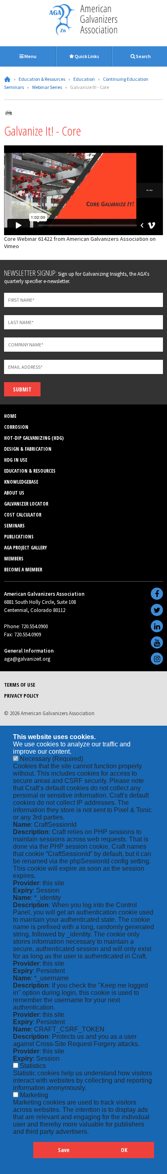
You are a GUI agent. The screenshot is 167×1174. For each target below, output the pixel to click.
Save (63, 1150)
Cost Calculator (22, 514)
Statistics (33, 1065)
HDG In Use (15, 459)
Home (7, 79)
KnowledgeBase (21, 481)
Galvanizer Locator (26, 503)
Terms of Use (19, 684)
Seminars (14, 525)
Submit (22, 389)
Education (84, 79)
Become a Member (23, 569)
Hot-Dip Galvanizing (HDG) (34, 438)
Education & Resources (42, 79)
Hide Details (23, 1154)
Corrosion (16, 427)
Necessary (51, 758)
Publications (19, 536)
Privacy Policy (21, 695)
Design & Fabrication (27, 448)
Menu (30, 56)
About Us (14, 492)
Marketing (34, 1095)
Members (14, 558)
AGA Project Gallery (25, 547)
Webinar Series (47, 87)
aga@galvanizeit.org (27, 658)
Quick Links (86, 56)
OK (124, 1150)
